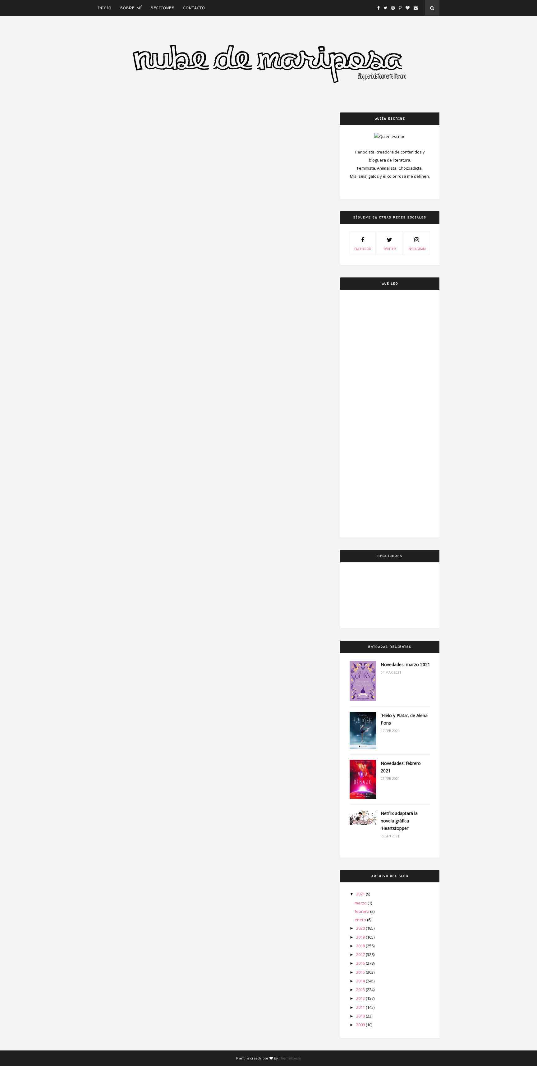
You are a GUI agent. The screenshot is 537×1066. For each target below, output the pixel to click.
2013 (361, 989)
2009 (361, 1024)
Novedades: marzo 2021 (405, 664)
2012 (361, 998)
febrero (362, 911)
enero (361, 919)
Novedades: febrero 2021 (401, 767)
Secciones (163, 8)
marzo (361, 903)
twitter (389, 249)
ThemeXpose (290, 1058)
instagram (417, 249)
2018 (361, 946)
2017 (361, 954)
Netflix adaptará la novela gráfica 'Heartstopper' (399, 820)
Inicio (105, 8)
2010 (361, 1016)
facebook (362, 249)
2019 (361, 937)
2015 (361, 972)
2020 (361, 928)
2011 (361, 1007)
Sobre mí (131, 8)
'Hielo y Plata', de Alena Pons (404, 719)
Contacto (194, 8)
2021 (361, 894)
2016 (361, 963)
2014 (361, 981)
